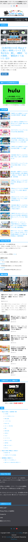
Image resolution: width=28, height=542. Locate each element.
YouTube (2, 260)
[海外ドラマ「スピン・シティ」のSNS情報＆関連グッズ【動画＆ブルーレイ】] (5, 319)
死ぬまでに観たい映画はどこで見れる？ (10, 450)
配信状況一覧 (7, 452)
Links (1, 517)
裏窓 (5, 428)
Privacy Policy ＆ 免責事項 (7, 511)
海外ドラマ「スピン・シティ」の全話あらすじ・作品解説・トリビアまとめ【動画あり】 (19, 328)
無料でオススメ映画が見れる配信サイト (13, 462)
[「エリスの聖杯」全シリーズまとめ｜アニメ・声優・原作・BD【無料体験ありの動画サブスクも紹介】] (5, 371)
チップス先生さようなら (9, 416)
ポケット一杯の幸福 (9, 425)
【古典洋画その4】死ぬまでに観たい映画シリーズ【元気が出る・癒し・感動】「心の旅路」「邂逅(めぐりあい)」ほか (14, 53)
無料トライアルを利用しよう (10, 460)
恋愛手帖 (6, 442)
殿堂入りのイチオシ (5, 521)
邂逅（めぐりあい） (9, 445)
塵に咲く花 (7, 423)
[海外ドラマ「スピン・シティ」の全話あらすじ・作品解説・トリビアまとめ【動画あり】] (5, 328)
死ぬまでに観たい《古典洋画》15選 (9, 411)
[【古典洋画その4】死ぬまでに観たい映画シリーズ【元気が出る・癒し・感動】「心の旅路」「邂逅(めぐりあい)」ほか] (14, 36)
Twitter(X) (2, 263)
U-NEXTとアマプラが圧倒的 (10, 455)
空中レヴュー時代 (8, 440)
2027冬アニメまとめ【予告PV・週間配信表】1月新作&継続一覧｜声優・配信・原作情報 (18, 348)
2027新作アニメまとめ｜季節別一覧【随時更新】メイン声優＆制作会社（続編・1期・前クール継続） (19, 359)
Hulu (20, 105)
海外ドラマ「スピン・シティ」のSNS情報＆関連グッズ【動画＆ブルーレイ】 (19, 318)
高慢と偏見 (7, 418)
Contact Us (3, 514)
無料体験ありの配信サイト (7, 458)
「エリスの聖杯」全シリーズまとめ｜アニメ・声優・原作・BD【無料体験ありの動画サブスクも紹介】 (19, 370)
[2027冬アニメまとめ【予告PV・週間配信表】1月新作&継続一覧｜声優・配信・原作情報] (5, 349)
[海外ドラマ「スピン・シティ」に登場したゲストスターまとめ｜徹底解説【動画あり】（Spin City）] (5, 339)
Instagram (2, 267)
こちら (14, 254)
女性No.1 (6, 433)
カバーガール (7, 438)
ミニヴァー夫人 (8, 421)
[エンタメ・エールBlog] (2, 19)
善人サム (6, 447)
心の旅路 (6, 413)
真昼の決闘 (7, 430)
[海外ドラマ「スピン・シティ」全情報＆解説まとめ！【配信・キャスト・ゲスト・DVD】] (14, 284)
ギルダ (6, 435)
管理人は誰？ (3, 507)
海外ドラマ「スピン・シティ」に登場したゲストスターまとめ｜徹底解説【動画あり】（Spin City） (19, 338)
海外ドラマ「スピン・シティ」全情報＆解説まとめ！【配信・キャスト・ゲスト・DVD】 (13, 296)
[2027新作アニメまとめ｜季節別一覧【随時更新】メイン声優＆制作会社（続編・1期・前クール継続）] (5, 360)
